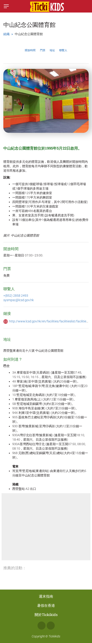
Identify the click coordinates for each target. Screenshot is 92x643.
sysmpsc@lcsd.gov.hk (18, 300)
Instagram (51, 626)
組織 (6, 34)
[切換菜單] (6, 6)
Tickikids (54, 636)
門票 (42, 50)
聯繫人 (63, 50)
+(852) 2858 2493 (15, 295)
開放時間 (30, 50)
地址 (52, 50)
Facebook (42, 626)
